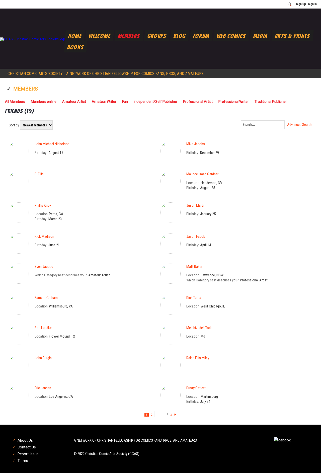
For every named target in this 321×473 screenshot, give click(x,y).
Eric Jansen (43, 388)
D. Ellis (39, 174)
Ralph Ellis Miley (197, 358)
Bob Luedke (43, 328)
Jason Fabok (195, 236)
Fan (125, 102)
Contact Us (27, 447)
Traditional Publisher (271, 102)
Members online (43, 102)
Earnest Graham (46, 297)
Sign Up (301, 4)
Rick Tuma (193, 297)
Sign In (312, 4)
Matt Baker (194, 266)
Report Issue (28, 454)
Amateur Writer (104, 102)
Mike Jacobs (195, 144)
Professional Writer (233, 102)
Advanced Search (299, 125)
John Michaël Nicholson (52, 144)
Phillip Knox (43, 205)
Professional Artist (198, 102)
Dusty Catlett (196, 388)
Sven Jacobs (44, 266)
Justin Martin (195, 205)
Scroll (308, 461)
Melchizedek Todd (199, 328)
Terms (23, 460)
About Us (25, 440)
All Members (15, 102)
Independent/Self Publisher (155, 102)
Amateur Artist (74, 102)
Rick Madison (44, 236)
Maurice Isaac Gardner (202, 174)
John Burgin (43, 358)
